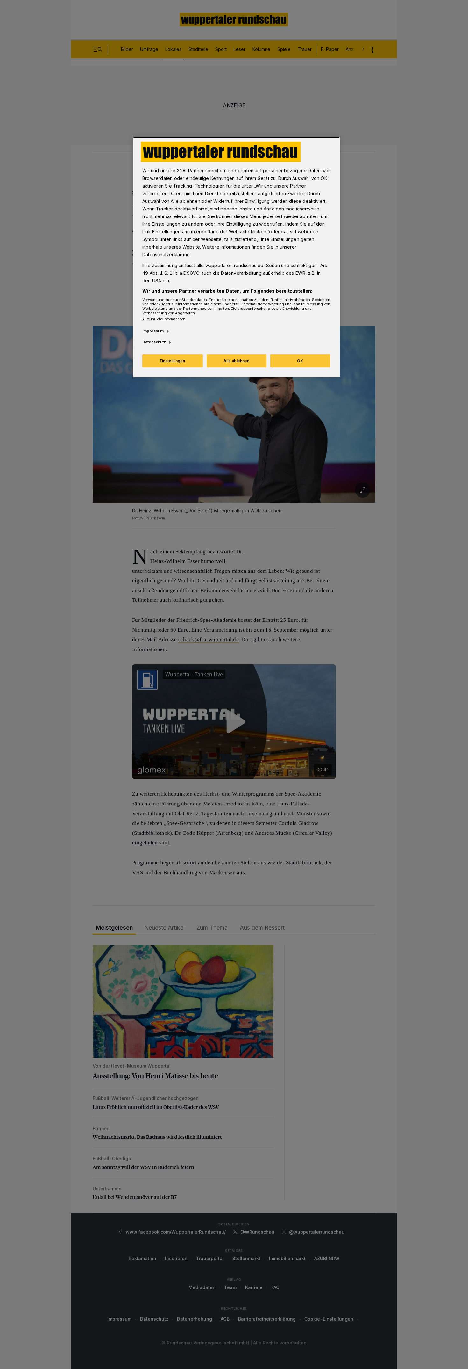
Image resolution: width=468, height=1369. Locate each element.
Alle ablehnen (236, 360)
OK (300, 360)
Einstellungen (172, 360)
